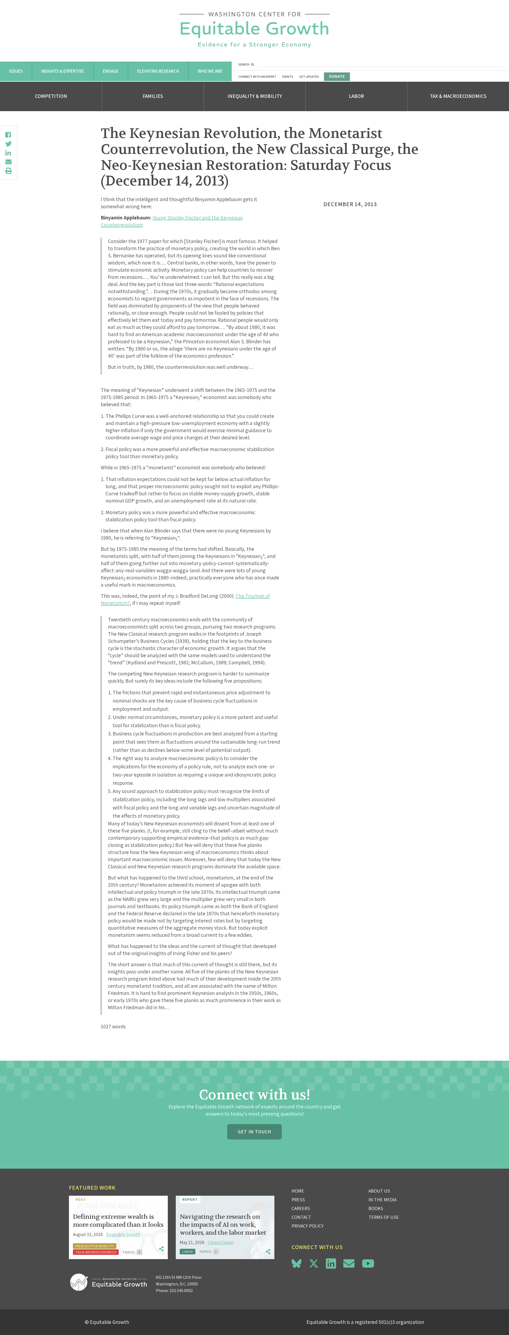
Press (298, 1200)
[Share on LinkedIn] (8, 153)
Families (153, 96)
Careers (301, 1208)
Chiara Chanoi (221, 1242)
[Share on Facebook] (8, 135)
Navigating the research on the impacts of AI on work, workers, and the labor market (223, 1225)
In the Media (382, 1200)
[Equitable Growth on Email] (348, 1263)
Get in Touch (254, 1132)
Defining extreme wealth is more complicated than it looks (118, 1221)
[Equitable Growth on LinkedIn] (331, 1263)
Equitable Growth (123, 1234)
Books (375, 1208)
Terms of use (383, 1217)
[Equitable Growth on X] (314, 1263)
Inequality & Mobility (254, 96)
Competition (51, 96)
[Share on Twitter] (8, 144)
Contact (301, 1217)
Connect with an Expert (257, 77)
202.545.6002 (181, 1290)
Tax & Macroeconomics (458, 96)
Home (298, 1191)
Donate (337, 76)
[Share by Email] (8, 162)
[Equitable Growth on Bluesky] (296, 1263)
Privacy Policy (308, 1226)
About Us (379, 1191)
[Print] (8, 171)
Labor (356, 96)
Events (287, 77)
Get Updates (309, 77)
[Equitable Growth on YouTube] (368, 1263)
